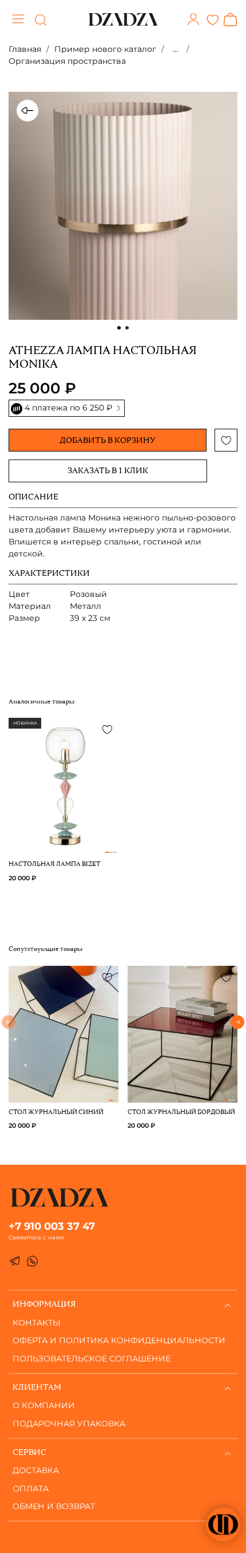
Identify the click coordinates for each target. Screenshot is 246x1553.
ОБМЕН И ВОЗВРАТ (54, 1506)
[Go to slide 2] (127, 328)
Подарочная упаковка (69, 1423)
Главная (25, 49)
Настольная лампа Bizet (54, 864)
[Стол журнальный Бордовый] (182, 1096)
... (175, 49)
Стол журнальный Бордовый (181, 1112)
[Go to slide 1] (119, 328)
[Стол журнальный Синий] (63, 1096)
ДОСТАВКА (36, 1470)
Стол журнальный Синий (56, 1112)
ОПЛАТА (31, 1488)
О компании (44, 1405)
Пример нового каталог (105, 49)
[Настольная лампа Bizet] (63, 848)
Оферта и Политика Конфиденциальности (119, 1340)
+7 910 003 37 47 (52, 1226)
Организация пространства (67, 61)
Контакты (37, 1323)
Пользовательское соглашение (91, 1358)
